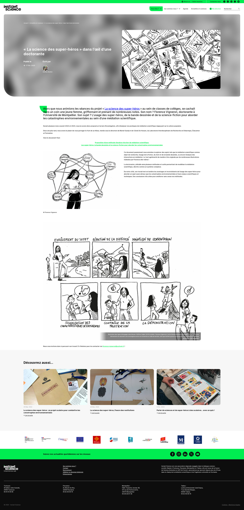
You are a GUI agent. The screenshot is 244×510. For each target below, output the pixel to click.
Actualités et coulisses (199, 9)
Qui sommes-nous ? (171, 9)
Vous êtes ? (155, 9)
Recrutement (67, 470)
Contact (65, 468)
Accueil (26, 23)
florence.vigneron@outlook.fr (113, 346)
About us (186, 1)
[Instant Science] (12, 9)
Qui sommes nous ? (69, 466)
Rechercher (228, 9)
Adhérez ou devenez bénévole (73, 472)
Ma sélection (216, 9)
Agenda (185, 9)
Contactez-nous (215, 1)
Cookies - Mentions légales (231, 505)
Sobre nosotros (197, 1)
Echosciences (67, 474)
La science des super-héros (122, 108)
